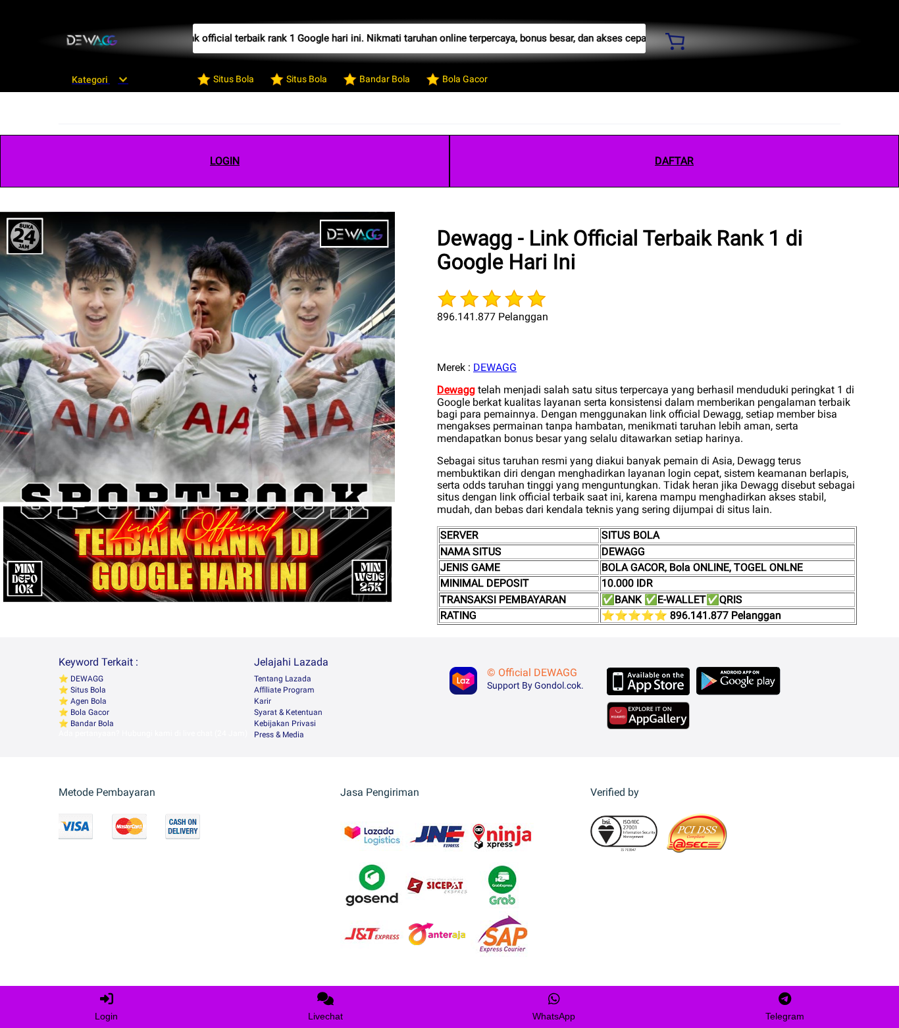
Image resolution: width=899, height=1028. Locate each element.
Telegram (784, 1016)
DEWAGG (495, 367)
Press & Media (279, 734)
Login (106, 1016)
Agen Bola (87, 701)
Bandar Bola (91, 723)
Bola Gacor (88, 712)
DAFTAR (674, 161)
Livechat (325, 1016)
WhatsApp (553, 1016)
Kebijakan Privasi (285, 723)
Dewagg (456, 389)
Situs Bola (87, 690)
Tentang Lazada (282, 678)
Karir (262, 701)
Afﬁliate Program (284, 690)
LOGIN (225, 161)
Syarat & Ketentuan (288, 712)
